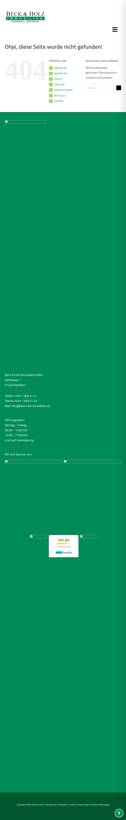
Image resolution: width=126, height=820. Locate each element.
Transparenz (51, 804)
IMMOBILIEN (60, 68)
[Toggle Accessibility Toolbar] (119, 813)
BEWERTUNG (60, 73)
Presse (94, 804)
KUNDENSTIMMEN (63, 90)
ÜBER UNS (59, 84)
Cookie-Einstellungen (79, 804)
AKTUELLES (60, 95)
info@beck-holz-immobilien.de (30, 406)
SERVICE (58, 79)
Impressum (63, 804)
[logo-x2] (25, 9)
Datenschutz (38, 804)
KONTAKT (58, 101)
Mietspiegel (104, 804)
